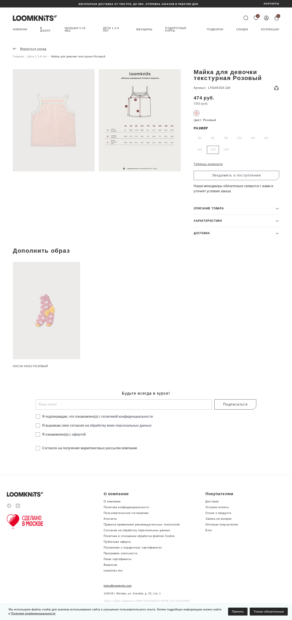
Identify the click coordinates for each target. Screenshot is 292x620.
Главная (18, 56)
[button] (236, 208)
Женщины (144, 29)
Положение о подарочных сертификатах (133, 547)
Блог (208, 530)
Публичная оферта (117, 541)
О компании (112, 501)
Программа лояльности (120, 553)
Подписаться (235, 404)
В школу (45, 29)
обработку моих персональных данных (121, 425)
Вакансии (110, 564)
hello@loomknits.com (118, 585)
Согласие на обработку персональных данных (137, 530)
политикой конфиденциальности (127, 416)
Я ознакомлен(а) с (64, 434)
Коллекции (270, 29)
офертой (79, 434)
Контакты (110, 518)
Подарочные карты (175, 29)
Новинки (20, 29)
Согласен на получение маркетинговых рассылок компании (89, 448)
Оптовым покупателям (221, 524)
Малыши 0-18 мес (75, 29)
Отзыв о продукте (218, 513)
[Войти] (266, 17)
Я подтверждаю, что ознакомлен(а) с (97, 416)
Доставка (212, 501)
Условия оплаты (217, 507)
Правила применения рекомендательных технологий (142, 524)
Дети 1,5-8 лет (111, 29)
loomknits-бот (113, 570)
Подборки (215, 29)
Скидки (242, 29)
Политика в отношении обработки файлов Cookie (139, 536)
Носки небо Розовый (30, 366)
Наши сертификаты (117, 559)
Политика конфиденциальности (126, 507)
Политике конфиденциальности (33, 613)
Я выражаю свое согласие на (97, 425)
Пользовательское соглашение (126, 513)
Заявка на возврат (218, 518)
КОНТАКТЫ (271, 4)
